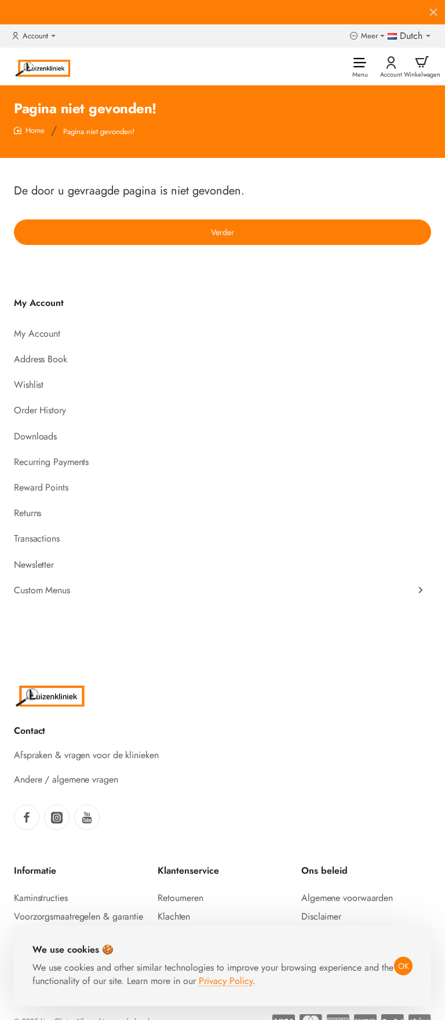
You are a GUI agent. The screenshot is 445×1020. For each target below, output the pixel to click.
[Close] (433, 12)
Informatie (35, 871)
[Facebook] (26, 817)
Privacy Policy (226, 980)
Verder (222, 232)
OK (403, 966)
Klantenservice (188, 871)
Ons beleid (324, 871)
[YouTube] (87, 817)
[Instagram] (57, 817)
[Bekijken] (421, 66)
